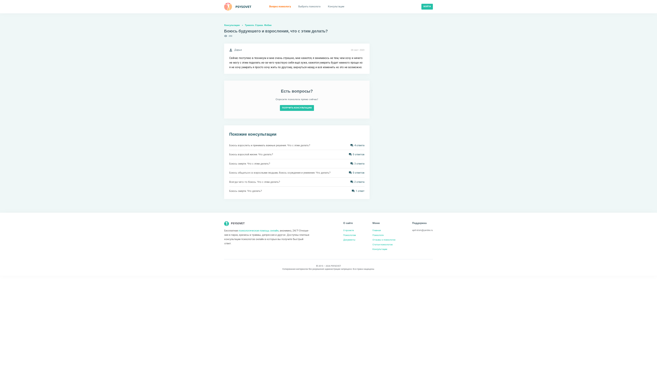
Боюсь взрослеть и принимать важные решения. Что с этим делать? (269, 145)
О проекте (348, 230)
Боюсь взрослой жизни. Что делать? (251, 154)
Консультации (232, 25)
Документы (349, 239)
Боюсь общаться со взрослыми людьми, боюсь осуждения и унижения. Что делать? (280, 172)
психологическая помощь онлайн (259, 230)
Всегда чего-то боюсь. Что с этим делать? (254, 181)
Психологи (378, 235)
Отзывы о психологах (383, 239)
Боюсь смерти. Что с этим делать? (249, 163)
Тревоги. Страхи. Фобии (258, 25)
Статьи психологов (382, 244)
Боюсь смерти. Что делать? (245, 191)
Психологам (349, 235)
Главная (376, 230)
